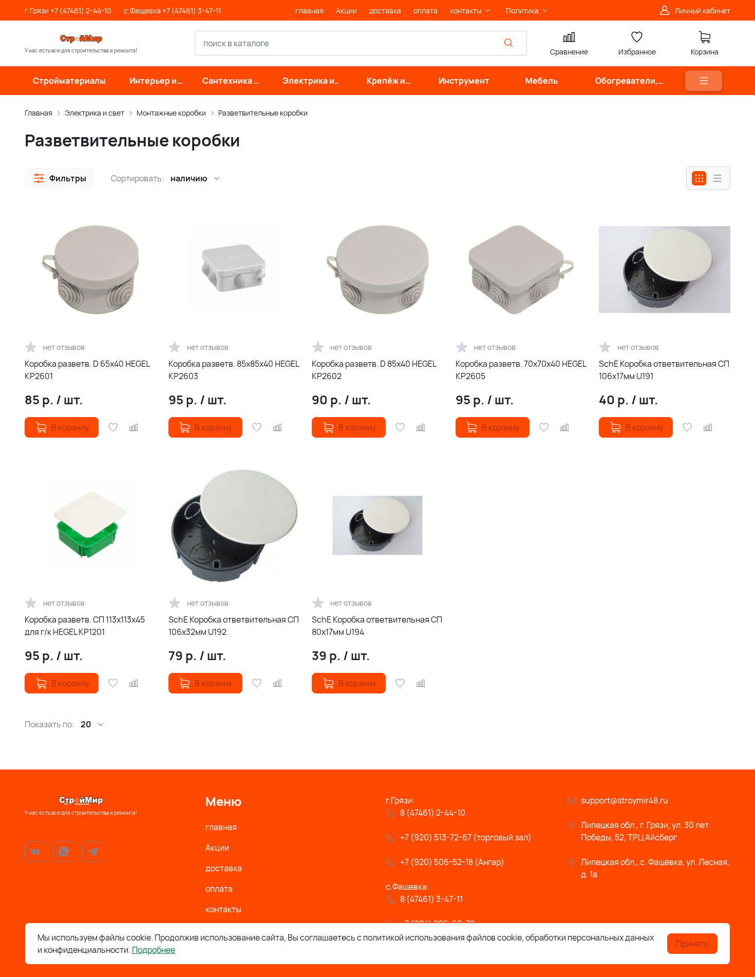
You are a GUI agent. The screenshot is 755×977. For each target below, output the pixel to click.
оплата (219, 888)
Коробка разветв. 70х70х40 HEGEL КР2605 (521, 370)
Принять (692, 943)
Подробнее (153, 949)
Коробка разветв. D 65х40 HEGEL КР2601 (87, 370)
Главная (38, 113)
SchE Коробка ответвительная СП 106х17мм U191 (664, 370)
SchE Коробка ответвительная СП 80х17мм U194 (377, 625)
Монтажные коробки (171, 113)
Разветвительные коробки (263, 113)
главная (221, 827)
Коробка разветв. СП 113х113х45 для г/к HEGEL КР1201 (85, 625)
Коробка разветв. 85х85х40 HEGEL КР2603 (233, 370)
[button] (60, 178)
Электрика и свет (94, 113)
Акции (217, 847)
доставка (223, 868)
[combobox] (361, 43)
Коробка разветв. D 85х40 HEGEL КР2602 (374, 370)
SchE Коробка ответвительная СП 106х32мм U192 (233, 625)
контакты (223, 909)
